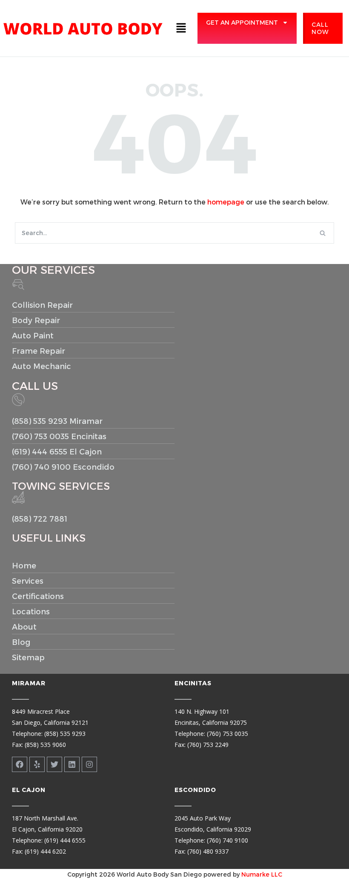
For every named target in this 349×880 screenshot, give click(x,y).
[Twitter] (54, 764)
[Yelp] (37, 764)
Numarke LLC (261, 874)
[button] (180, 28)
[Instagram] (89, 764)
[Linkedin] (72, 764)
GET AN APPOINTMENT (242, 22)
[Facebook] (19, 764)
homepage (225, 202)
